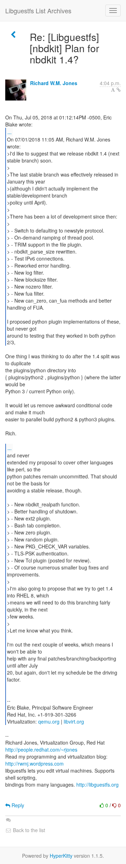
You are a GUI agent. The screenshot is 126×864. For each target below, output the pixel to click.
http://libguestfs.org (97, 784)
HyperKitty (61, 855)
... (9, 132)
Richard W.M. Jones (53, 83)
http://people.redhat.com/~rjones (41, 749)
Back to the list (28, 830)
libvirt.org (74, 721)
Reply (17, 805)
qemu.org (48, 721)
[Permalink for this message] (119, 90)
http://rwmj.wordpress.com (34, 763)
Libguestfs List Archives (38, 10)
